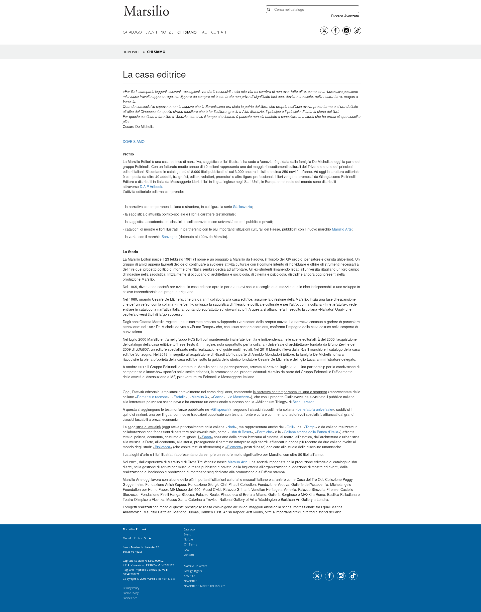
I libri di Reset (240, 431)
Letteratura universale (314, 409)
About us (189, 576)
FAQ (203, 32)
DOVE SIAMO (134, 141)
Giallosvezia (242, 206)
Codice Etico (130, 598)
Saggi (206, 436)
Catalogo (132, 32)
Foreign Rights (193, 571)
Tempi (310, 426)
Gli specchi (220, 409)
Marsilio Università (195, 566)
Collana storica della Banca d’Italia (311, 431)
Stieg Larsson (303, 401)
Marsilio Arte (342, 229)
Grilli (290, 426)
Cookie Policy (131, 593)
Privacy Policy (131, 588)
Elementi (234, 446)
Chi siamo (187, 32)
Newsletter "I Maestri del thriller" (204, 586)
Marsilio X (199, 396)
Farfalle (180, 396)
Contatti (219, 32)
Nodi (231, 426)
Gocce (218, 396)
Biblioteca (162, 446)
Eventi (151, 32)
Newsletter (190, 581)
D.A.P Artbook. (151, 186)
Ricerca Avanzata (345, 15)
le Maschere (239, 396)
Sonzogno (170, 236)
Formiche (264, 431)
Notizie (167, 32)
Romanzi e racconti (152, 396)
